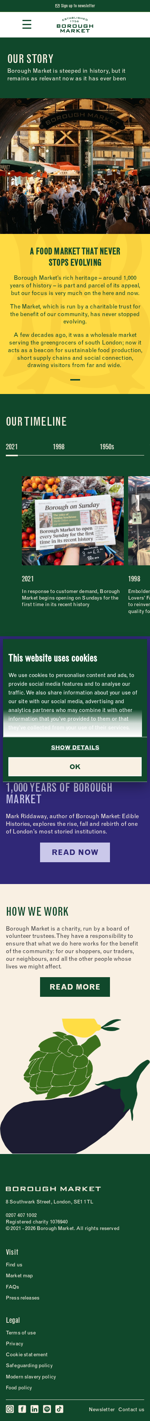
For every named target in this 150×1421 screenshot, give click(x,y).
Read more (75, 986)
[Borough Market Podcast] (47, 1409)
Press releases (22, 1297)
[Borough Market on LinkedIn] (35, 1409)
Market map (19, 1275)
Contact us (131, 1409)
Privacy (14, 1343)
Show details (75, 747)
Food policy (19, 1387)
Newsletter (102, 1409)
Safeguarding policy (29, 1365)
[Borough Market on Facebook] (22, 1409)
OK (75, 767)
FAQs (12, 1286)
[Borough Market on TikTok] (59, 1409)
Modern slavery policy (31, 1376)
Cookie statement (27, 1354)
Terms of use (21, 1332)
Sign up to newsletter (78, 5)
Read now (75, 852)
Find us (14, 1264)
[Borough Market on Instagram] (10, 1409)
